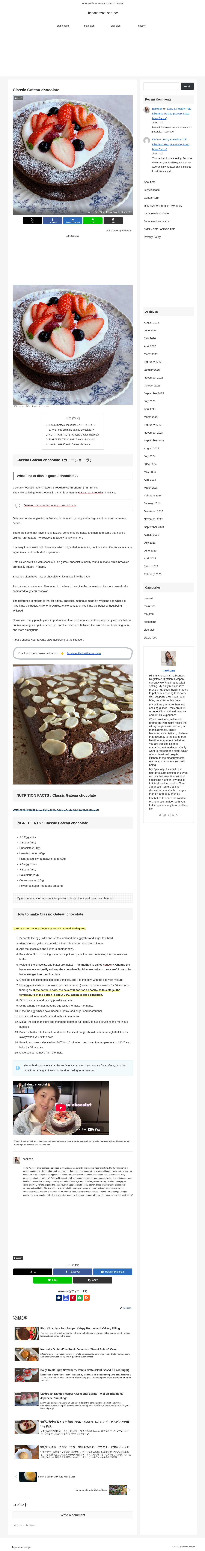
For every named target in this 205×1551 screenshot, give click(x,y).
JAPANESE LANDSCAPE (159, 229)
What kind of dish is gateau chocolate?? (72, 429)
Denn (155, 139)
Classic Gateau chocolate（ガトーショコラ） (73, 425)
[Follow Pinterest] (73, 1298)
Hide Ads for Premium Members (163, 205)
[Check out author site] (59, 1298)
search (187, 86)
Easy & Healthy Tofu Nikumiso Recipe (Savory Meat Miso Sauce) (171, 113)
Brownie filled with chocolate (84, 653)
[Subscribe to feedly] (80, 1298)
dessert (19, 1258)
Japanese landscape (156, 213)
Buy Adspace (152, 189)
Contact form (151, 197)
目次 (68, 418)
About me (149, 181)
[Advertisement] (102, 55)
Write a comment (72, 1515)
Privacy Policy (152, 237)
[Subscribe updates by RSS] (87, 1298)
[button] (113, 220)
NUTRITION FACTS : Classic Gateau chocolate (74, 434)
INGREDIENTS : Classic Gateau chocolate (71, 439)
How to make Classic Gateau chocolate (69, 444)
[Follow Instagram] (66, 1298)
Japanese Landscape (157, 221)
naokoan (157, 108)
